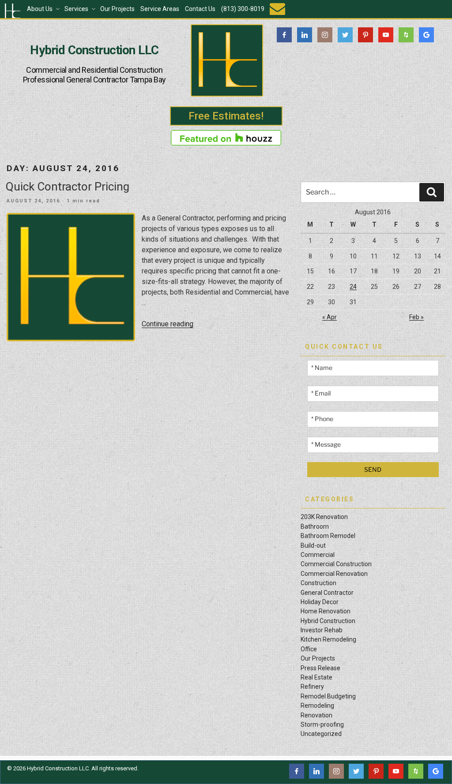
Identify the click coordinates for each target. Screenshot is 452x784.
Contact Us (200, 8)
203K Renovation (324, 516)
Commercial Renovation (334, 573)
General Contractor (327, 592)
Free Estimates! (226, 116)
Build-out (313, 545)
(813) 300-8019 (242, 8)
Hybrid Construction (328, 620)
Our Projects (117, 8)
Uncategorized (321, 733)
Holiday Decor (320, 601)
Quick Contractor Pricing (67, 186)
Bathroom (315, 526)
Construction (318, 582)
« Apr (329, 317)
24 (353, 286)
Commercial (318, 554)
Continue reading (167, 324)
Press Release (320, 668)
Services (76, 8)
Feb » (416, 317)
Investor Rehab (322, 630)
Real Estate (316, 677)
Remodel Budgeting (328, 696)
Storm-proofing (322, 724)
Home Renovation (325, 611)
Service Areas (159, 8)
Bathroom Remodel (328, 535)
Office (309, 649)
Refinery (312, 686)
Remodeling (317, 705)
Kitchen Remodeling (328, 639)
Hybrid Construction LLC (94, 50)
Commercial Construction (336, 563)
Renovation (316, 715)
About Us (40, 8)
